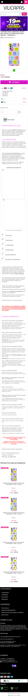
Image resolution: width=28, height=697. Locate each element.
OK (19, 111)
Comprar (15, 82)
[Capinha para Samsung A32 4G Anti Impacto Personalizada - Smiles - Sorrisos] (13, 480)
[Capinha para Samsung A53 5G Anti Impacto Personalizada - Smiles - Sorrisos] (13, 569)
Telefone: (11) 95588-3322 (7, 658)
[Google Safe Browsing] (14, 688)
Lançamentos (5, 592)
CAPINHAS (5, 594)
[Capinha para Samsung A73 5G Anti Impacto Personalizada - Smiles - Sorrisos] (13, 540)
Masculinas (5, 599)
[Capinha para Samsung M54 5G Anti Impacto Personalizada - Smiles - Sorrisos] (13, 510)
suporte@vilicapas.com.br (10, 641)
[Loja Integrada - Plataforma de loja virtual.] (14, 695)
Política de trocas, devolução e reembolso (12, 612)
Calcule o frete (4, 107)
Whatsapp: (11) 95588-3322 (8, 660)
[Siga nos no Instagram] (15, 665)
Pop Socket (5, 597)
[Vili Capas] (14, 7)
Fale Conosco (5, 608)
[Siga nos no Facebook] (13, 665)
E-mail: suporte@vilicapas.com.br (9, 661)
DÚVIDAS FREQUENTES (8, 610)
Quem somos (4, 614)
